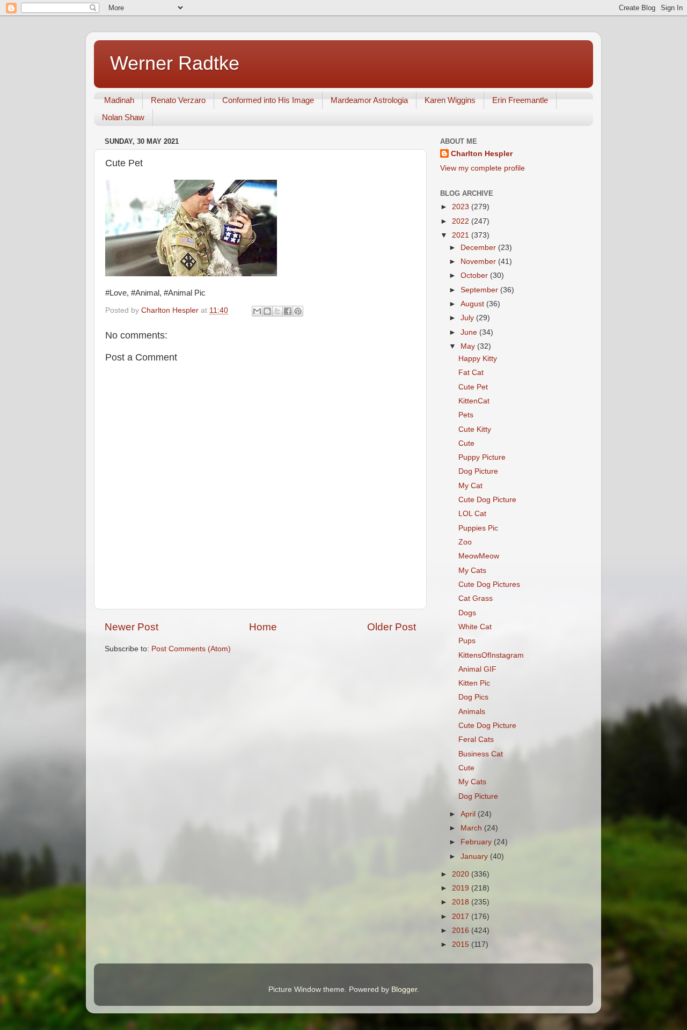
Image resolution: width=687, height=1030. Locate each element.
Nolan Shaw (123, 117)
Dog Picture (478, 471)
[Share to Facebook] (287, 311)
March (472, 828)
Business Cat (480, 754)
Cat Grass (475, 598)
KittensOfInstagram (491, 655)
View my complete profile (482, 168)
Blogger (404, 989)
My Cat (470, 486)
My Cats (472, 570)
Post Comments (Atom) (191, 649)
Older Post (391, 626)
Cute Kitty (474, 429)
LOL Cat (472, 514)
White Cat (475, 627)
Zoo (465, 542)
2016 (461, 930)
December (479, 248)
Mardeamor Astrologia (369, 100)
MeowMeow (478, 556)
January (475, 856)
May (469, 346)
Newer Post (131, 626)
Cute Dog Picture (487, 500)
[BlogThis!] (267, 311)
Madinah (119, 100)
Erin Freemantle (520, 100)
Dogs (467, 613)
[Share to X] (277, 311)
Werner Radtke (174, 63)
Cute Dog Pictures (489, 584)
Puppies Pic (478, 528)
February (477, 842)
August (473, 304)
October (475, 275)
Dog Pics (473, 697)
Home (263, 626)
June (470, 332)
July (468, 318)
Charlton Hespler (482, 154)
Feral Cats (476, 739)
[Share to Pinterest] (298, 311)
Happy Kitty (477, 359)
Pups (467, 641)
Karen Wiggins (450, 100)
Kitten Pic (474, 683)
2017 (461, 917)
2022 (461, 221)
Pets (465, 415)
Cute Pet (473, 387)
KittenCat (473, 401)
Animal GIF (477, 669)
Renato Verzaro (178, 100)
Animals (471, 712)
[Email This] (257, 311)
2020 (461, 874)
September (480, 290)
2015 (461, 944)
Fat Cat (471, 373)
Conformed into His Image (268, 100)
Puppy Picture (482, 457)
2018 (461, 902)
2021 (461, 235)
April (469, 814)
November (479, 262)
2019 (461, 888)
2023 (461, 207)
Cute (466, 443)
